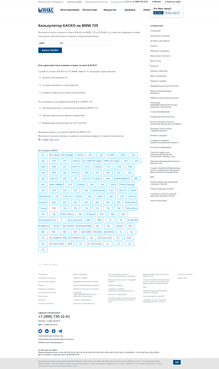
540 (89, 196)
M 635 (56, 226)
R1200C (98, 232)
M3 (130, 226)
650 (118, 202)
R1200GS (109, 232)
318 (43, 172)
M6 (64, 232)
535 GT (67, 196)
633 (75, 202)
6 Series (43, 202)
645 (108, 202)
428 (136, 178)
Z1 (108, 243)
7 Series (43, 208)
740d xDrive (131, 208)
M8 (75, 232)
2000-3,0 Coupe (111, 160)
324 (108, 172)
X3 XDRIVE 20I (77, 238)
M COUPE (68, 226)
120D (111, 155)
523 (43, 190)
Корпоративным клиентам (96, 2)
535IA (79, 196)
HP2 (89, 220)
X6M (70, 243)
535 (57, 196)
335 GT (86, 178)
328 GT (53, 178)
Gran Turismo (75, 220)
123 (133, 155)
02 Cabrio (54, 155)
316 (119, 166)
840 (112, 214)
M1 (97, 226)
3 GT (86, 166)
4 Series (97, 178)
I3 (110, 220)
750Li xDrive (67, 214)
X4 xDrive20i (104, 238)
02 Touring (67, 155)
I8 (121, 220)
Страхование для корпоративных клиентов (56, 339)
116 (90, 155)
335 (75, 178)
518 (91, 184)
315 (108, 166)
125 (43, 160)
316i (130, 166)
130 (53, 160)
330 (64, 178)
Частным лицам (74, 2)
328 (43, 178)
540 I (100, 196)
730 (75, 208)
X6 (43, 243)
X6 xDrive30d (56, 243)
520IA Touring (127, 184)
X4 (91, 238)
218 (125, 160)
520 (102, 184)
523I (54, 190)
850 (123, 214)
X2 (131, 232)
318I (54, 172)
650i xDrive (131, 202)
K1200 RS (132, 220)
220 (136, 160)
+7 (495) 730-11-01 (140, 2)
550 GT (132, 196)
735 (108, 208)
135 (64, 160)
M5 (53, 232)
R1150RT (86, 232)
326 (129, 172)
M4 (42, 232)
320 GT (75, 172)
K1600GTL (44, 226)
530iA (133, 190)
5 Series (81, 184)
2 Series (75, 160)
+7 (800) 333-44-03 (50, 325)
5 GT (70, 184)
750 (53, 214)
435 (43, 184)
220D (42, 166)
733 (97, 208)
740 (118, 208)
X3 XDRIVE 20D (58, 238)
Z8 (43, 249)
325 (118, 172)
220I (54, 166)
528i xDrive (98, 190)
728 (64, 208)
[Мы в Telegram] (60, 331)
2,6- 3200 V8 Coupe (91, 160)
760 (80, 214)
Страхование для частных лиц (50, 336)
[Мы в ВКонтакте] (47, 331)
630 (64, 202)
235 (64, 166)
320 (64, 172)
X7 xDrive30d (94, 243)
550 (122, 196)
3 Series (97, 166)
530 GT (122, 190)
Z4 (129, 243)
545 (111, 196)
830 (101, 214)
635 (86, 202)
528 (86, 190)
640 (97, 202)
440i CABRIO (56, 184)
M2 (108, 226)
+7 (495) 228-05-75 (53, 321)
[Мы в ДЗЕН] (53, 331)
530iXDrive (44, 196)
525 (75, 190)
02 (43, 155)
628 (53, 202)
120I (122, 155)
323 (97, 172)
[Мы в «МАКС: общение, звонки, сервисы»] (40, 331)
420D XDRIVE (122, 178)
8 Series (91, 214)
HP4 (99, 220)
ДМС (128, 2)
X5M (128, 238)
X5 (118, 238)
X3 (43, 238)
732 (86, 208)
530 (111, 190)
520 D (113, 184)
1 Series (79, 155)
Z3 (118, 243)
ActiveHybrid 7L (47, 220)
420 (108, 178)
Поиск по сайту (174, 2)
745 (43, 214)
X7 (80, 243)
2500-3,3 (76, 166)
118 (101, 155)
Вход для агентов (118, 2)
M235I (119, 226)
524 (64, 190)
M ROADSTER (83, 226)
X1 (120, 232)
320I (86, 172)
